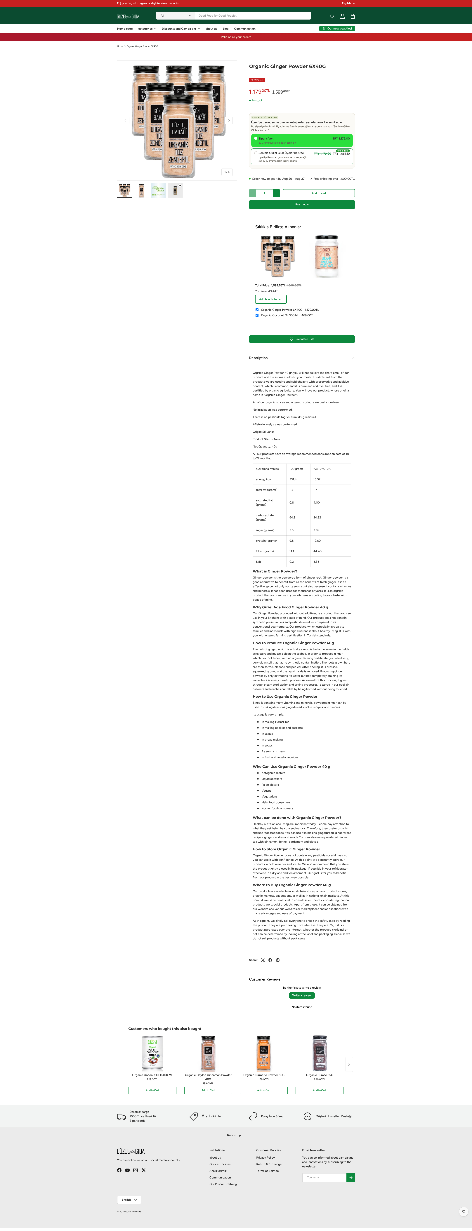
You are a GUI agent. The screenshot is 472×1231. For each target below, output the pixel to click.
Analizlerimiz (218, 1171)
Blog (226, 28)
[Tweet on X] (263, 960)
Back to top (234, 1135)
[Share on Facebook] (270, 960)
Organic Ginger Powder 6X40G (142, 46)
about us (211, 28)
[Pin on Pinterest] (277, 960)
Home (120, 46)
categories (145, 28)
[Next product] (349, 1064)
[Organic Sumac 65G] (319, 1053)
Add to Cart (152, 1090)
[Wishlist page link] (332, 16)
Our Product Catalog (223, 1184)
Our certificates (219, 1164)
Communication (245, 28)
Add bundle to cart (271, 299)
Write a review (302, 995)
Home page (125, 28)
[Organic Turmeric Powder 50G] (264, 1053)
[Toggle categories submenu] (155, 28)
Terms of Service (267, 1171)
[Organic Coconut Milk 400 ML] (152, 1053)
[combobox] (233, 16)
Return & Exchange (269, 1164)
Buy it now (302, 204)
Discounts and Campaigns (179, 28)
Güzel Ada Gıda (133, 1211)
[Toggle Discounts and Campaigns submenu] (199, 28)
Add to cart (319, 193)
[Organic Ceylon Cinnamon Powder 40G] (208, 1053)
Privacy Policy (265, 1157)
